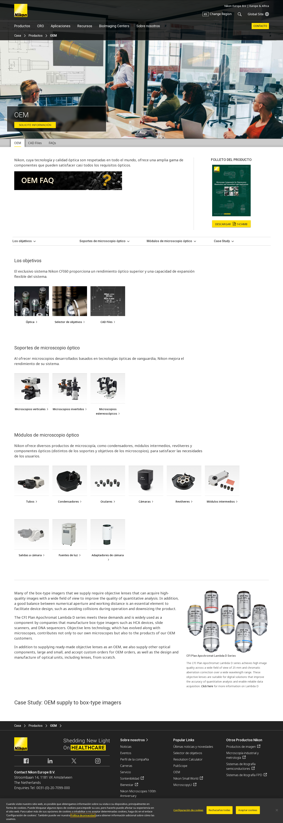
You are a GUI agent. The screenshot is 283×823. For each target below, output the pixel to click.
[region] (141, 810)
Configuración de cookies (188, 810)
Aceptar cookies (247, 810)
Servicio (125, 772)
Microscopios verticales (30, 409)
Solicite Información (35, 125)
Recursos (84, 26)
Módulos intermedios (221, 501)
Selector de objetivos (68, 322)
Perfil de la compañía (134, 759)
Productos (22, 26)
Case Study (222, 241)
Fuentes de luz (68, 555)
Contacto (260, 26)
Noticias (125, 746)
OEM (176, 772)
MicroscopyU (182, 785)
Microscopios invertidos (68, 409)
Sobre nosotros (148, 26)
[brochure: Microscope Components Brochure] (231, 215)
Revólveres (183, 501)
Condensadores (68, 501)
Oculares (106, 501)
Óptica (30, 322)
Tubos (30, 501)
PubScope (180, 766)
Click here (207, 686)
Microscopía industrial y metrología (242, 755)
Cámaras (145, 501)
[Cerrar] (277, 810)
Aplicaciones (60, 26)
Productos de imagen (241, 746)
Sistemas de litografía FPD (244, 775)
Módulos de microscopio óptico (169, 241)
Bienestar (126, 785)
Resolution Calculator (188, 759)
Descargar (231, 224)
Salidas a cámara (30, 555)
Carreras (126, 766)
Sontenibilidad (129, 778)
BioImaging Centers (114, 26)
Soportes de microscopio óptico (103, 241)
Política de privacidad (83, 815)
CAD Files (106, 322)
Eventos (125, 753)
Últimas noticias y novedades (193, 746)
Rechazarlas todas (219, 810)
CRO (40, 26)
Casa (17, 35)
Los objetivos (22, 241)
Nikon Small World (185, 778)
